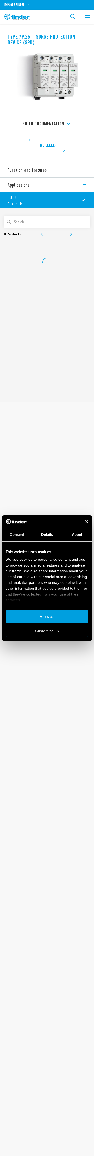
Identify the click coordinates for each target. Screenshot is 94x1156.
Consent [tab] (17, 534)
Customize (44, 631)
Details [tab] (47, 534)
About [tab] (77, 534)
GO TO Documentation (43, 124)
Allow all (47, 617)
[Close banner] (86, 521)
